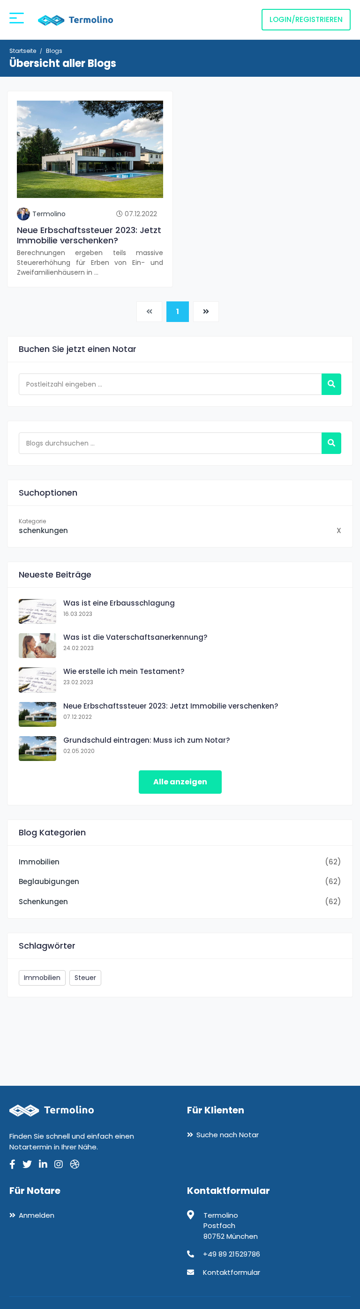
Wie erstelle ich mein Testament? (123, 671)
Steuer (85, 977)
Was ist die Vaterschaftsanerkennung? (135, 637)
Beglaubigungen (49, 881)
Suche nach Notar (227, 1135)
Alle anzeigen (180, 781)
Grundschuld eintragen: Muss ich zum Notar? (146, 740)
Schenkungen (43, 902)
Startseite (22, 51)
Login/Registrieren (306, 19)
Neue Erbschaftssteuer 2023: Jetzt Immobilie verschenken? (89, 235)
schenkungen (43, 530)
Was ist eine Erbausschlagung (119, 603)
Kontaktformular (231, 1272)
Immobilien (39, 862)
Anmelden (36, 1215)
